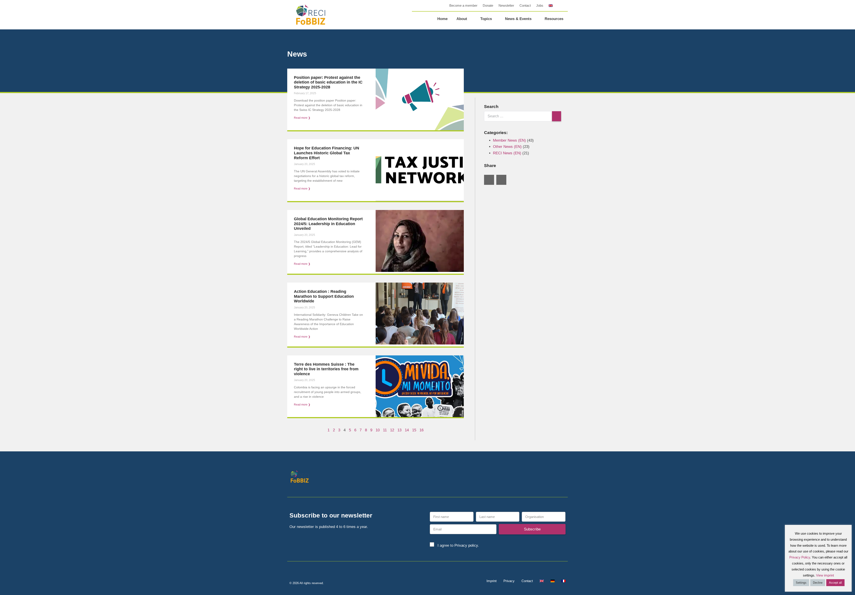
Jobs (539, 5)
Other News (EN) (507, 147)
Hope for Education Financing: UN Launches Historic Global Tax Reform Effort (326, 153)
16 (421, 430)
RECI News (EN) (507, 153)
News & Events (518, 19)
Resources (554, 19)
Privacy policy (466, 545)
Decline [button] (817, 582)
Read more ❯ (302, 117)
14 (407, 430)
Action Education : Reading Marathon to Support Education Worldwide (324, 296)
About (461, 19)
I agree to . (458, 545)
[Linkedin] (553, 477)
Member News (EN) (509, 140)
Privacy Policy (799, 557)
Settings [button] (801, 582)
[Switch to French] (564, 581)
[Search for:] (522, 116)
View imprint (825, 575)
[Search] (556, 116)
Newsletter (506, 5)
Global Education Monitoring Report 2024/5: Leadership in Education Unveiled (328, 224)
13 (399, 430)
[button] (564, 5)
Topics (486, 19)
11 (385, 430)
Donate (488, 5)
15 (414, 430)
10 (378, 430)
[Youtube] (563, 477)
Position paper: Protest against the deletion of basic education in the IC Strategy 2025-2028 (328, 82)
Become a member (463, 5)
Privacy (509, 581)
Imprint (492, 581)
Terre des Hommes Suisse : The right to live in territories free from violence (326, 369)
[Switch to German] (553, 581)
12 (392, 430)
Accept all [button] (835, 582)
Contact (525, 5)
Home (442, 19)
